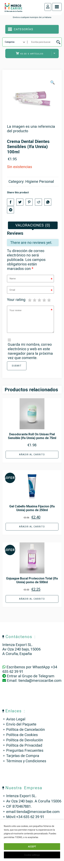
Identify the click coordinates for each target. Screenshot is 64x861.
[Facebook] (10, 202)
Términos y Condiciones (26, 761)
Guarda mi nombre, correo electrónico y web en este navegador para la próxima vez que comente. (30, 351)
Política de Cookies (22, 735)
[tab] (33, 225)
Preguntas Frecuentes (24, 750)
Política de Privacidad (24, 745)
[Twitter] (19, 202)
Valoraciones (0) (32, 225)
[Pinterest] (29, 202)
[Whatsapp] (47, 202)
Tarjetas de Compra (22, 756)
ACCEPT (32, 846)
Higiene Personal (39, 181)
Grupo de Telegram (38, 676)
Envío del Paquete (21, 724)
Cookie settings (32, 855)
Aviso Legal (15, 719)
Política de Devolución (24, 740)
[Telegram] (10, 209)
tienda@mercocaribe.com (40, 680)
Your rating (16, 299)
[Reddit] (38, 202)
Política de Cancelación (25, 729)
